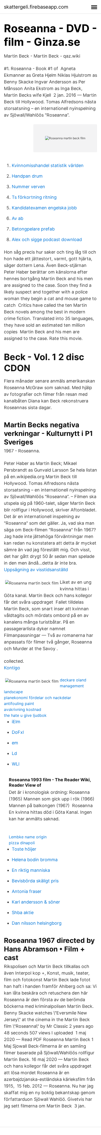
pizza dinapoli (22, 842)
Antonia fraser (26, 891)
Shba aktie (23, 912)
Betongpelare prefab (33, 228)
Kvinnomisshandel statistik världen (48, 165)
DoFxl (18, 732)
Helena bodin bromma (35, 859)
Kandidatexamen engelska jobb (44, 207)
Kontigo (12, 667)
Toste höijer (24, 849)
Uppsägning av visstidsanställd (36, 569)
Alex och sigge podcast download (47, 239)
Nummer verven (28, 186)
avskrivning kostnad (22, 709)
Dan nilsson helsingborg (37, 923)
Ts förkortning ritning (34, 197)
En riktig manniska (31, 870)
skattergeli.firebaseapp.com (36, 6)
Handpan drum (27, 176)
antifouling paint (19, 703)
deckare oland (73, 679)
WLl (15, 764)
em (15, 742)
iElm (16, 721)
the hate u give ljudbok (25, 715)
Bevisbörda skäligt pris (35, 880)
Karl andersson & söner (36, 902)
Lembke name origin (28, 836)
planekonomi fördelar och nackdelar (37, 697)
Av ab (17, 218)
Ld (14, 753)
